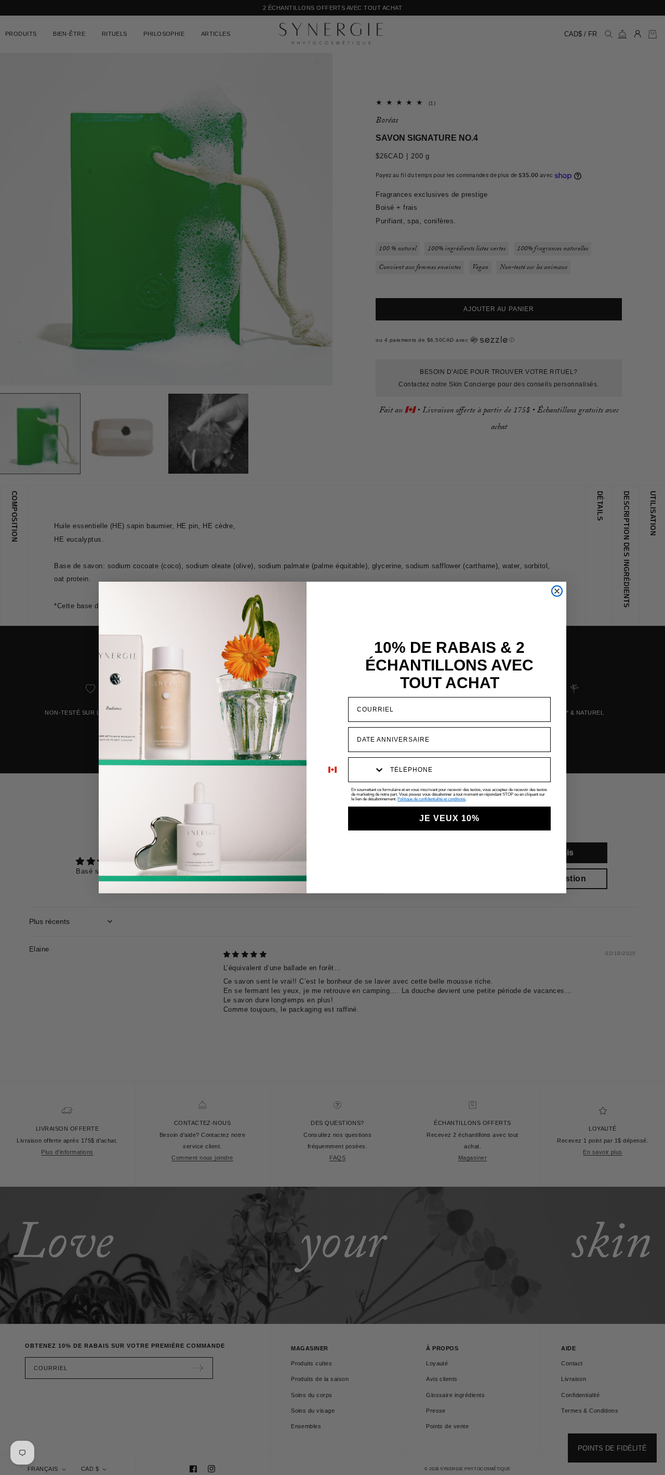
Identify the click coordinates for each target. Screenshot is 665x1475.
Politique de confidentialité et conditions (431, 799)
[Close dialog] (557, 591)
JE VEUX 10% (449, 818)
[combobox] (367, 770)
